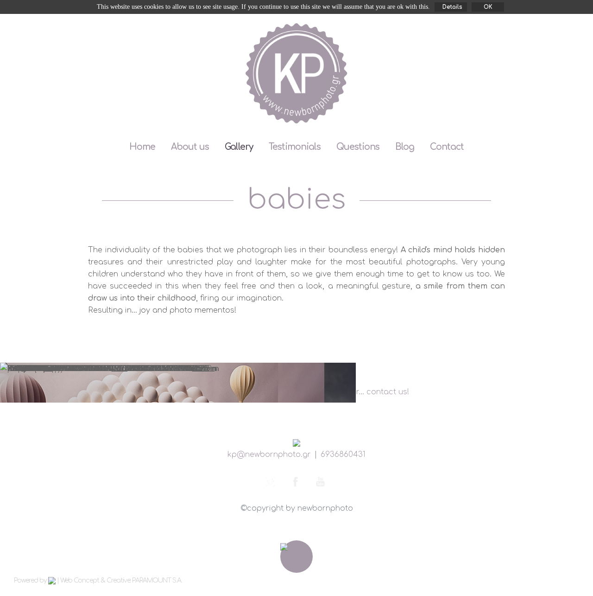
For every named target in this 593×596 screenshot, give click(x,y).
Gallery (239, 147)
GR (555, 29)
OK (488, 7)
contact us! (387, 392)
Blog (404, 147)
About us (190, 147)
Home (142, 147)
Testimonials (295, 147)
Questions (357, 147)
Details (452, 7)
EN (527, 29)
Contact (447, 147)
